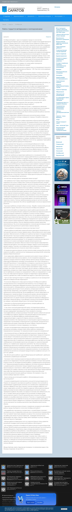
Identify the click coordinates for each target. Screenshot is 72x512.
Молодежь (59, 75)
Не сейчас (39, 502)
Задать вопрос (31, 502)
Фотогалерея (59, 16)
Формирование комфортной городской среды (61, 129)
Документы (31, 16)
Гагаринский (59, 144)
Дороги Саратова (61, 53)
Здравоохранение (61, 56)
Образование (60, 91)
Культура (58, 69)
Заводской (59, 146)
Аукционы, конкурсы (44, 16)
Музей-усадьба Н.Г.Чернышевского (62, 78)
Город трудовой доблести (60, 47)
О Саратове (6, 16)
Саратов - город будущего (60, 116)
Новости (10, 24)
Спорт (58, 119)
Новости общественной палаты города (62, 86)
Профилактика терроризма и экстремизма (60, 107)
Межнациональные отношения (61, 72)
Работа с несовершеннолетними (62, 112)
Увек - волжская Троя (62, 125)
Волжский (59, 142)
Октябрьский (18, 24)
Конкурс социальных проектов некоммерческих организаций (62, 65)
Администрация (19, 16)
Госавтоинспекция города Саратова (61, 51)
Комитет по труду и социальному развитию (61, 60)
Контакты (6, 19)
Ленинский (59, 151)
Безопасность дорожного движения (62, 38)
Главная (4, 24)
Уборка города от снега (61, 122)
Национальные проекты (60, 81)
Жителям (57, 7)
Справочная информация (10, 1)
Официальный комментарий (60, 94)
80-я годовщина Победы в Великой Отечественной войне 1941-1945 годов (62, 30)
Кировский (59, 148)
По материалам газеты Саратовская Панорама (62, 99)
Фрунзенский (60, 155)
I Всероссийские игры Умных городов (62, 35)
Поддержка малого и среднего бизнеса (62, 103)
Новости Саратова (61, 89)
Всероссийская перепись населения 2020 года (62, 43)
